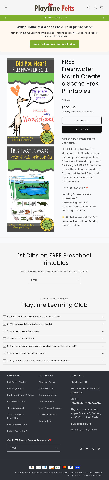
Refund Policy (46, 388)
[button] (6, 7)
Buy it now (82, 129)
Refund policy (62, 472)
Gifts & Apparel (15, 408)
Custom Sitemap (48, 414)
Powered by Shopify (44, 472)
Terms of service (48, 395)
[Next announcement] (103, 18)
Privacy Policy (46, 401)
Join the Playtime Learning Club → (54, 44)
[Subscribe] (77, 280)
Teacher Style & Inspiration (16, 416)
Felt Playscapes (15, 388)
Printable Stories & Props (20, 395)
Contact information (92, 475)
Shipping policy (73, 475)
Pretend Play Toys (17, 424)
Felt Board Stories (16, 382)
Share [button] (67, 100)
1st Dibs (80, 210)
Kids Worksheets (16, 401)
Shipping (66, 111)
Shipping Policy (47, 382)
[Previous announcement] (5, 18)
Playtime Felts (28, 472)
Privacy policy (77, 472)
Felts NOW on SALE (17, 431)
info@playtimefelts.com (86, 403)
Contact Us (45, 421)
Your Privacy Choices (50, 408)
